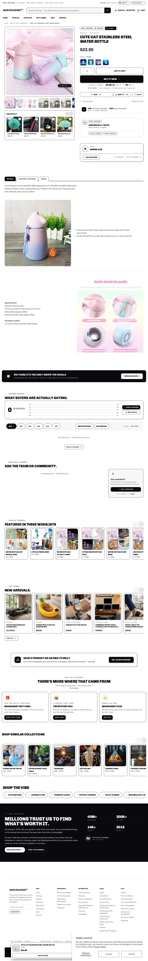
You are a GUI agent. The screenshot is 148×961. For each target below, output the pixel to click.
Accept (109, 954)
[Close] (106, 436)
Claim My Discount (74, 492)
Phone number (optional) (53, 462)
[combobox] (48, 468)
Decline (131, 954)
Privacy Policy (100, 947)
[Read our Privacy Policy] (104, 480)
